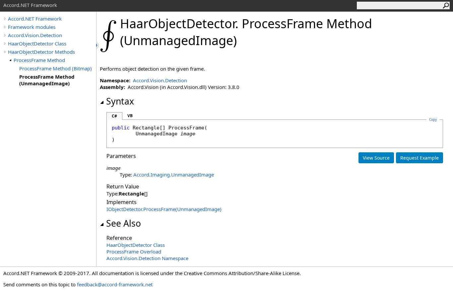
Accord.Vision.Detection (35, 35)
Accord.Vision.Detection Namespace (147, 258)
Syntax (120, 101)
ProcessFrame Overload (133, 251)
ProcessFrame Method (39, 60)
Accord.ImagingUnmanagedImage (173, 174)
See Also (123, 223)
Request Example (419, 158)
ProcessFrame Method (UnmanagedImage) (47, 80)
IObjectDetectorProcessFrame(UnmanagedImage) (164, 209)
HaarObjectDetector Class (37, 43)
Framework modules (31, 27)
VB (130, 115)
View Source (376, 158)
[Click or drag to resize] (97, 45)
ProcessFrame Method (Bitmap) (55, 68)
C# (114, 116)
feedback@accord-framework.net (115, 284)
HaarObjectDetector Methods (41, 51)
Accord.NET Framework (35, 18)
